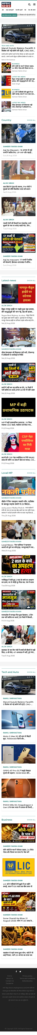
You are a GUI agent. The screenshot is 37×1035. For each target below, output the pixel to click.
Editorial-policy (27, 981)
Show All (31, 120)
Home (9, 976)
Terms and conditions (27, 978)
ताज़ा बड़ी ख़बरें (10, 10)
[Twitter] (20, 971)
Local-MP (7, 473)
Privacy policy (27, 976)
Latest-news (9, 280)
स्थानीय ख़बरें (19, 10)
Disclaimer (9, 983)
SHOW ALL (31, 672)
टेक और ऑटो (31, 10)
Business (7, 819)
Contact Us (10, 981)
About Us (9, 978)
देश (25, 10)
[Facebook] (16, 971)
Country (6, 120)
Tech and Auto (10, 672)
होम (3, 10)
